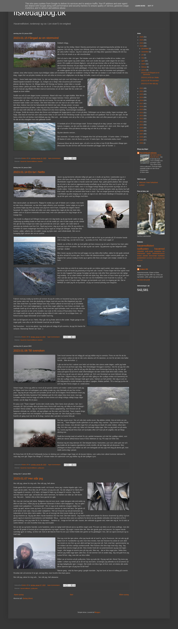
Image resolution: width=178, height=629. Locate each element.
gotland (159, 258)
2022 (142, 88)
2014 (142, 113)
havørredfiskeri (32, 161)
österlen (40, 161)
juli (142, 55)
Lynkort (141, 185)
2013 (142, 116)
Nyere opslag (19, 595)
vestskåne (157, 251)
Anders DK (144, 269)
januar (143, 70)
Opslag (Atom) (28, 598)
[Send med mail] (65, 158)
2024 (142, 43)
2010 (142, 125)
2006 (142, 137)
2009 (142, 128)
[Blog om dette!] (67, 158)
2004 (142, 143)
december (145, 49)
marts (143, 64)
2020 (142, 94)
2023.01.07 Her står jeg (28, 478)
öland (154, 258)
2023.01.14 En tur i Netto (29, 172)
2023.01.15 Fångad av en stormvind (36, 38)
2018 (142, 100)
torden (139, 256)
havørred (23, 161)
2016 (142, 106)
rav (163, 251)
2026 (142, 37)
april (143, 61)
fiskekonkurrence (158, 253)
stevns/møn (153, 256)
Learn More (140, 6)
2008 (142, 131)
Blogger (97, 612)
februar (144, 67)
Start (71, 595)
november (145, 52)
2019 (142, 97)
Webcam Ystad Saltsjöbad (148, 182)
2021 (142, 91)
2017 (142, 103)
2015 (142, 109)
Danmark (140, 260)
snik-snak (149, 251)
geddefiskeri (141, 258)
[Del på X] (70, 158)
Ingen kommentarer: (54, 158)
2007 (142, 134)
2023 (142, 46)
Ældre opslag (124, 595)
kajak (149, 253)
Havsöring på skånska (148, 153)
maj (142, 58)
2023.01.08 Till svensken (29, 350)
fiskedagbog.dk (39, 12)
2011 (142, 122)
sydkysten (41, 468)
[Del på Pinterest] (75, 158)
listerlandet (141, 253)
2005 (142, 140)
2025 (142, 40)
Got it (150, 6)
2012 (142, 119)
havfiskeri (161, 256)
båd (163, 258)
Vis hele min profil (143, 280)
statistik (145, 256)
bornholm (149, 258)
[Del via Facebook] (72, 158)
